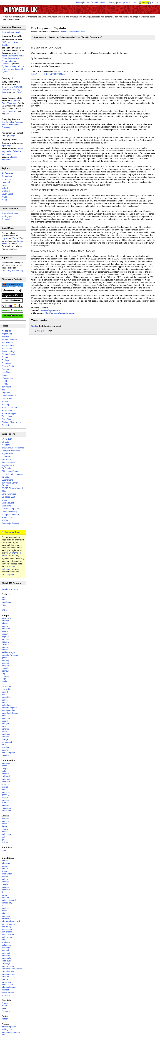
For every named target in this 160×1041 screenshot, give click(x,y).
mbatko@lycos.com (50, 310)
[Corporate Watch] (12, 296)
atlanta (5, 868)
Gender (5, 375)
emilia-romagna (8, 652)
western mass (8, 992)
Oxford (5, 188)
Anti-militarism (8, 345)
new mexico (7, 929)
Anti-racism (7, 348)
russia (4, 731)
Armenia (5, 1003)
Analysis (64, 31)
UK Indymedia (30, 8)
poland (5, 721)
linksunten (6, 686)
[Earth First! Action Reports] (12, 317)
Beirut (4, 1006)
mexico (5, 787)
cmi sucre (6, 779)
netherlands (7, 705)
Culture (5, 357)
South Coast (7, 194)
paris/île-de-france (10, 713)
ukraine (5, 750)
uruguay (5, 805)
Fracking (5, 369)
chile (4, 771)
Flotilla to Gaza (8, 462)
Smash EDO (7, 517)
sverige (5, 739)
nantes (5, 700)
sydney (5, 842)
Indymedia (6, 387)
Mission (103, 2)
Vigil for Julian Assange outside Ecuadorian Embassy (12, 124)
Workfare (6, 445)
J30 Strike (6, 459)
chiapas (5, 768)
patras (4, 715)
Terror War (6, 419)
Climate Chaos (8, 354)
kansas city (7, 903)
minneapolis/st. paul (11, 921)
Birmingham (7, 176)
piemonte (6, 718)
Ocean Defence (9, 396)
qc (3, 839)
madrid (5, 692)
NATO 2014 (7, 439)
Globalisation (74, 31)
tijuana (5, 802)
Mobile (86, 2)
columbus (6, 889)
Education (6, 363)
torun (4, 744)
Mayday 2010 (8, 465)
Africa (4, 610)
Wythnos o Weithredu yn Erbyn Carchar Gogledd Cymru (13, 69)
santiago (5, 800)
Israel (4, 1008)
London (5, 185)
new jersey (6, 926)
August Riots (7, 453)
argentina (6, 763)
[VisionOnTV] (12, 307)
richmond (6, 953)
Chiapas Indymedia (9, 158)
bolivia (4, 766)
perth (4, 837)
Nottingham (7, 216)
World (82, 31)
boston (5, 876)
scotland (5, 737)
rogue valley (7, 958)
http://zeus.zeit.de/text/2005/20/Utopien (49, 74)
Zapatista (6, 425)
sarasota (5, 977)
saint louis (6, 961)
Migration (6, 393)
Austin (4, 871)
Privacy (112, 2)
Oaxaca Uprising (9, 512)
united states (7, 984)
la (2, 905)
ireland (5, 668)
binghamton (7, 874)
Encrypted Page (12, 532)
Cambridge (6, 179)
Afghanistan (7, 334)
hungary (5, 665)
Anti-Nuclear (7, 342)
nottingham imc (8, 710)
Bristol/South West (10, 213)
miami (4, 913)
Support (154, 2)
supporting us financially (12, 270)
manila (5, 831)
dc (3, 892)
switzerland (7, 742)
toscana (5, 747)
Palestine (6, 401)
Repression (7, 410)
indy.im (5, 238)
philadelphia (7, 945)
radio (4, 599)
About (119, 2)
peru (3, 789)
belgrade (5, 636)
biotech (5, 1019)
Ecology (5, 360)
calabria (5, 644)
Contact (127, 2)
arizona (5, 860)
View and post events (11, 32)
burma (4, 824)
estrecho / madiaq (10, 655)
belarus (5, 631)
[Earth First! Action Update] (12, 312)
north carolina (8, 934)
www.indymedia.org (10, 589)
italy (3, 673)
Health (4, 381)
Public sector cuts (10, 407)
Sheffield (6, 191)
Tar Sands (6, 468)
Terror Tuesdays (9, 111)
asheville (6, 866)
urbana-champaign (10, 987)
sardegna (6, 734)
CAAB (19, 92)
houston (5, 897)
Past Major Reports (10, 523)
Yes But (40, 331)
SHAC (4, 500)
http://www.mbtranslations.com (60, 313)
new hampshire (8, 924)
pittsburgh (6, 948)
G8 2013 (5, 442)
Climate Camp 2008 (10, 509)
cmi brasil (6, 776)
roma (4, 726)
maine (4, 911)
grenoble (5, 663)
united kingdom (8, 752)
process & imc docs (11, 1032)
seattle (5, 979)
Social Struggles (9, 413)
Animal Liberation (9, 340)
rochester (6, 955)
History (5, 384)
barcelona (6, 628)
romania (5, 729)
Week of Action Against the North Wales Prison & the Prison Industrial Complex (13, 58)
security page (8, 574)
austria (5, 626)
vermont (5, 990)
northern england (9, 708)
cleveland (6, 884)
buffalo (5, 879)
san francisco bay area (12, 969)
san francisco (8, 966)
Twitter (15, 238)
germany (5, 660)
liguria (4, 681)
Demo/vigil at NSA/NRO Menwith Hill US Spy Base (12, 90)
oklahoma (6, 942)
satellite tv (6, 602)
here (7, 114)
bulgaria (5, 642)
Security (145, 2)
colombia (6, 781)
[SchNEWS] (12, 286)
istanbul (5, 671)
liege (4, 679)
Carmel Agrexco (9, 494)
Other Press (7, 398)
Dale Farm (6, 456)
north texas (7, 937)
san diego (6, 963)
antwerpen (6, 618)
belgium (5, 634)
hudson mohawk (9, 900)
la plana (5, 676)
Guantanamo (7, 480)
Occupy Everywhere (11, 451)
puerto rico (6, 792)
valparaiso (6, 808)
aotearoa (5, 818)
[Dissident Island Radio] (12, 291)
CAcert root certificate (8, 567)
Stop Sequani (8, 503)
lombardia (6, 689)
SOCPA (5, 520)
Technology (7, 416)
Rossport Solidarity (10, 514)
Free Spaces (7, 372)
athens (5, 623)
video (4, 605)
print (3, 597)
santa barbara (8, 971)
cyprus (5, 650)
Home (79, 2)
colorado (5, 887)
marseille (6, 697)
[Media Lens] (12, 302)
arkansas (6, 863)
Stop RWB (6, 506)
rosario (5, 797)
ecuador (5, 784)
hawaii (4, 895)
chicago (5, 882)
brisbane (5, 821)
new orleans (7, 932)
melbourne (6, 834)
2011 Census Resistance (13, 448)
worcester (6, 995)
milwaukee (6, 919)
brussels (5, 639)
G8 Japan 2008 (8, 497)
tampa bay (6, 982)
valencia (5, 755)
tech (3, 1035)
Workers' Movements (11, 422)
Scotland (6, 219)
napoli (4, 702)
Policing (5, 404)
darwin (4, 826)
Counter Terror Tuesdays (11, 101)
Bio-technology (8, 351)
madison (5, 908)
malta (4, 694)
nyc (3, 940)
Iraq (3, 390)
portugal (5, 723)
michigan (6, 916)
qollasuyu (6, 795)
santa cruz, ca (8, 974)
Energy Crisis (8, 366)
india (4, 850)
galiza (4, 657)
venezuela (6, 810)
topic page (10, 135)
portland (5, 950)
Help (135, 2)
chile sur (5, 773)
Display (34, 326)
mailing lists (7, 1029)
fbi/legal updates (9, 1027)
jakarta (5, 829)
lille (3, 684)
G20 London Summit (11, 471)
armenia (5, 621)
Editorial (94, 2)
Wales (4, 197)
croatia (5, 647)
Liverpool (6, 182)
